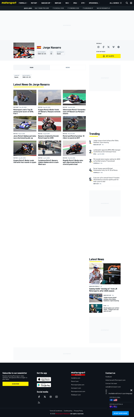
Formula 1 (22, 3)
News (68, 67)
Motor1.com (75, 381)
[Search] (127, 3)
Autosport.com (76, 388)
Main (31, 67)
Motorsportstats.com (78, 391)
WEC (67, 3)
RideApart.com (76, 395)
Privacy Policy (78, 411)
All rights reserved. (77, 413)
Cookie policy (68, 411)
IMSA (75, 3)
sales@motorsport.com (113, 387)
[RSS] (39, 403)
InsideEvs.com (75, 378)
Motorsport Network (62, 413)
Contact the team (111, 383)
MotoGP (34, 3)
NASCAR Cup (45, 3)
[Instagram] (98, 47)
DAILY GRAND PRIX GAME (42, 8)
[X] (108, 47)
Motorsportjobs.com (77, 385)
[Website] (118, 47)
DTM (82, 3)
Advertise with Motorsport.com (115, 380)
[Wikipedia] (113, 47)
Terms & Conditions (56, 411)
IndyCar (58, 3)
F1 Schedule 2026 (58, 8)
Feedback (109, 377)
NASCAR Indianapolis (103, 8)
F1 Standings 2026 (73, 8)
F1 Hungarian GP (88, 8)
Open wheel (93, 3)
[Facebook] (103, 47)
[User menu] (131, 3)
